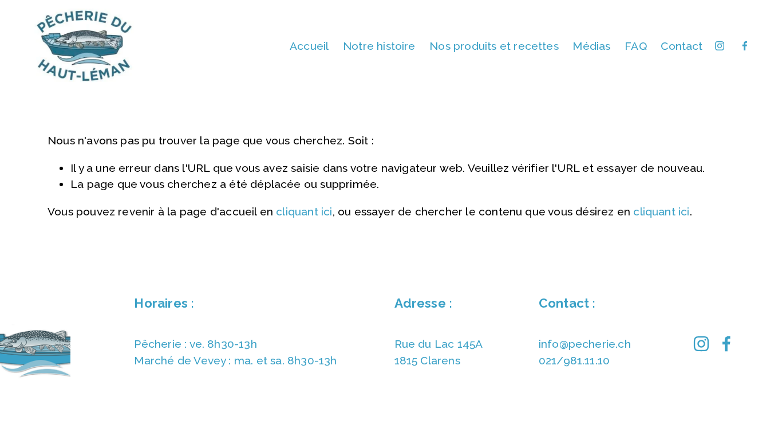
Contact (681, 46)
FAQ (636, 46)
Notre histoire (379, 46)
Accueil (309, 46)
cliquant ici (304, 211)
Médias (591, 46)
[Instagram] (719, 46)
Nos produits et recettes (494, 46)
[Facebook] (745, 46)
